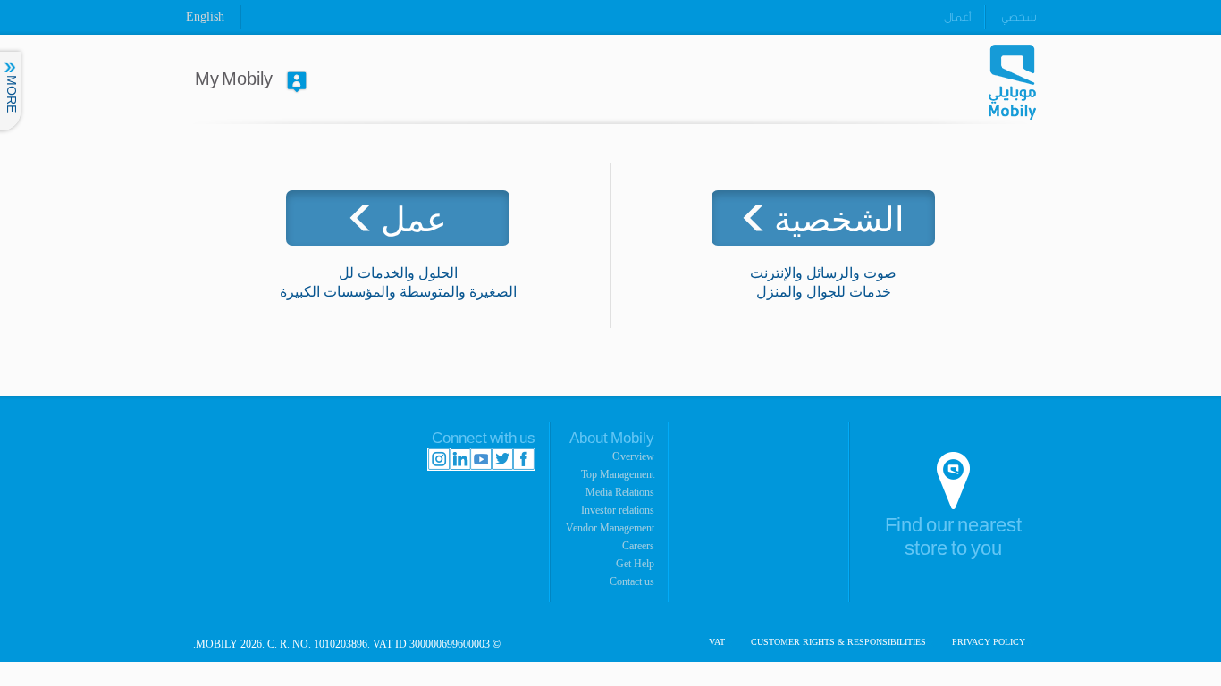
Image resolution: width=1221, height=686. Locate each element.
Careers (638, 546)
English (205, 16)
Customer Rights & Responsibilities (838, 642)
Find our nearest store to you (953, 537)
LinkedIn (460, 459)
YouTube (481, 459)
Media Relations (619, 492)
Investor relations (617, 510)
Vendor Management (610, 528)
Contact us (632, 581)
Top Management (617, 474)
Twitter (502, 459)
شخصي (1018, 16)
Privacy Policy (988, 642)
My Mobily (234, 79)
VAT (717, 642)
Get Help (635, 563)
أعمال (957, 16)
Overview (633, 456)
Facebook (524, 459)
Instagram (439, 459)
